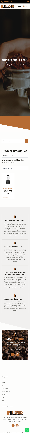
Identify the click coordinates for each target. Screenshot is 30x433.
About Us (4, 382)
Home (3, 63)
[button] (26, 141)
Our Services (5, 388)
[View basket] (27, 6)
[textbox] (14, 155)
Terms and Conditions (7, 406)
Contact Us (4, 394)
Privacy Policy (5, 403)
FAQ (3, 401)
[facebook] (25, 1)
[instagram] (28, 1)
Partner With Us (6, 391)
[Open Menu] (19, 6)
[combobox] (15, 155)
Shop (3, 385)
